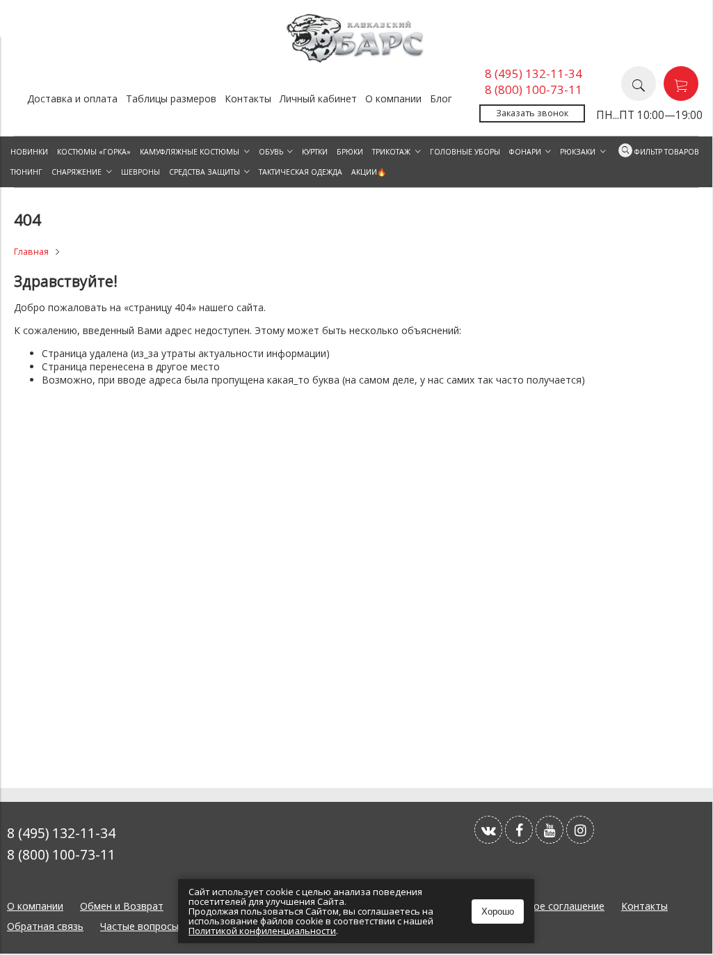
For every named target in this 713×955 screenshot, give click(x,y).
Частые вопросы (139, 926)
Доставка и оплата (72, 98)
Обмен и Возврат (121, 906)
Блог (441, 98)
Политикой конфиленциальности (262, 930)
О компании (393, 98)
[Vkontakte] (488, 830)
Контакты (248, 98)
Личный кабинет (318, 98)
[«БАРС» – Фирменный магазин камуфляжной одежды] (356, 58)
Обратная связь (45, 926)
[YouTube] (549, 830)
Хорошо (497, 911)
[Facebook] (519, 830)
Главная (31, 252)
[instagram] (580, 830)
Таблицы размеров (171, 98)
